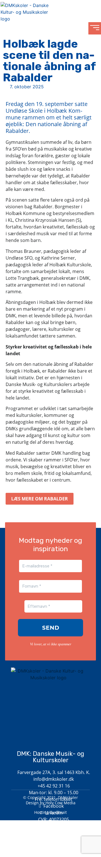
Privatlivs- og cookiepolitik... (51, 840)
